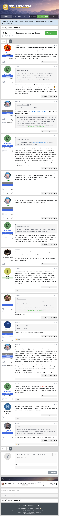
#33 (56, 383)
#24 (56, 135)
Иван (6, 485)
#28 (56, 249)
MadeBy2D (32, 512)
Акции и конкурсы (17, 485)
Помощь (30, 508)
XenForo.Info (32, 513)
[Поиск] (56, 16)
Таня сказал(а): (21, 299)
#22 (56, 66)
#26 (56, 198)
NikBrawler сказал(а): (23, 427)
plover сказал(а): (22, 70)
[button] (10, 16)
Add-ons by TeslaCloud (42, 510)
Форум (6, 16)
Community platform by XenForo (24, 510)
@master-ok (18, 175)
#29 (56, 268)
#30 (56, 295)
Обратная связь (22, 508)
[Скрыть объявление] (56, 21)
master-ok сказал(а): (23, 105)
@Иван (17, 47)
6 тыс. (21, 36)
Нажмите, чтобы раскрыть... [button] (36, 126)
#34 (56, 404)
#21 (56, 45)
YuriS (53, 484)
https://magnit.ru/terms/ (39, 111)
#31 (56, 322)
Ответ (45, 62)
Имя (16, 464)
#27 (56, 223)
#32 (56, 344)
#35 (56, 423)
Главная (36, 508)
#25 (56, 173)
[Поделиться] (54, 45)
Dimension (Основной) (27, 505)
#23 (56, 101)
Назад (3, 41)
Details (39, 512)
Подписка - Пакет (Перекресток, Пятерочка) (19, 483)
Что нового (18, 16)
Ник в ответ (53, 62)
